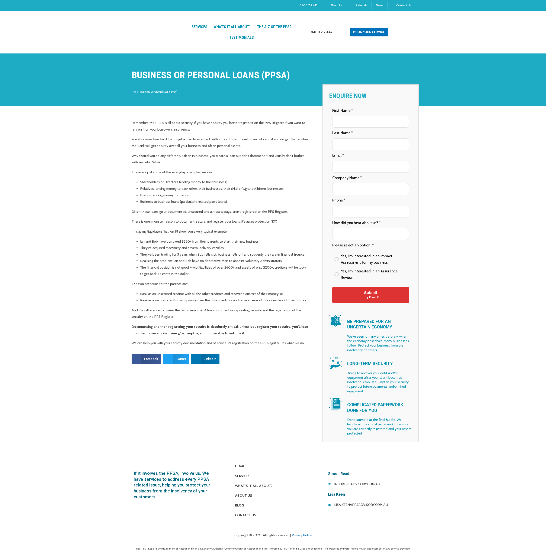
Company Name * (347, 178)
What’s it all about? (232, 26)
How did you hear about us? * (356, 222)
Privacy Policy (302, 535)
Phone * (338, 200)
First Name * (342, 110)
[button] (146, 359)
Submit (371, 295)
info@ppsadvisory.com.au (357, 484)
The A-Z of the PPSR (274, 26)
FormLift (374, 297)
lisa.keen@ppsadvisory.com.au (361, 505)
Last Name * (342, 133)
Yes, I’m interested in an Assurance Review (369, 274)
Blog (239, 505)
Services (199, 26)
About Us (243, 496)
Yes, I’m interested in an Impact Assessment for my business (366, 259)
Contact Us (245, 515)
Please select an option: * (353, 245)
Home (135, 91)
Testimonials (241, 37)
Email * (338, 155)
